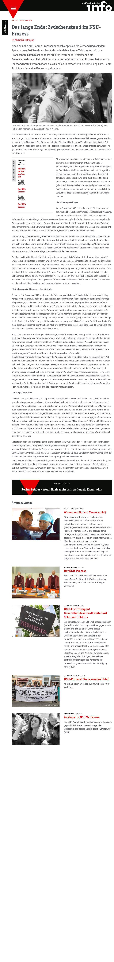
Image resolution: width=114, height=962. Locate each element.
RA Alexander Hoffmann (23, 40)
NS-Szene (5, 27)
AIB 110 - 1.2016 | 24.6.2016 (22, 21)
